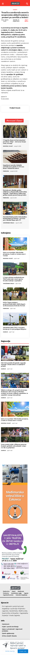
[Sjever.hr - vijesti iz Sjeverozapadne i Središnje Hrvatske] (15, 4)
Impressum (5, 624)
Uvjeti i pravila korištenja (10, 626)
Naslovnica (6, 591)
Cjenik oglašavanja (8, 633)
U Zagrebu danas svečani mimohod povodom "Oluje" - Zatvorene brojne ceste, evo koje (14, 141)
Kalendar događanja (21, 595)
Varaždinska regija (8, 222)
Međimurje (21, 591)
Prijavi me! (23, 651)
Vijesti (15, 9)
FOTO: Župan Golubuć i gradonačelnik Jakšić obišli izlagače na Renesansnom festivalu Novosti (14, 304)
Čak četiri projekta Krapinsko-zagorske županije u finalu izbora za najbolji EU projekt (13, 364)
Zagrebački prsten (8, 595)
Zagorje (5, 332)
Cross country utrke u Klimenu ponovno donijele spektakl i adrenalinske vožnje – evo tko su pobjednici (14, 446)
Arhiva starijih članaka (9, 636)
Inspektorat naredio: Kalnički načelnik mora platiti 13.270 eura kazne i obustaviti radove (13, 166)
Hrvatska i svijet (8, 146)
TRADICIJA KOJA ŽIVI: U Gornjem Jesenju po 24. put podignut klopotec (14, 328)
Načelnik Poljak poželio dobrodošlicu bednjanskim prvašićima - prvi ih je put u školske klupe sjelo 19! (15, 218)
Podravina (6, 171)
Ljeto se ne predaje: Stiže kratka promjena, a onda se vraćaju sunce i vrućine (14, 254)
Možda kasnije (9, 651)
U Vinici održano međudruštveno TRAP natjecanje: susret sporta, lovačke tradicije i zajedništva (13, 279)
